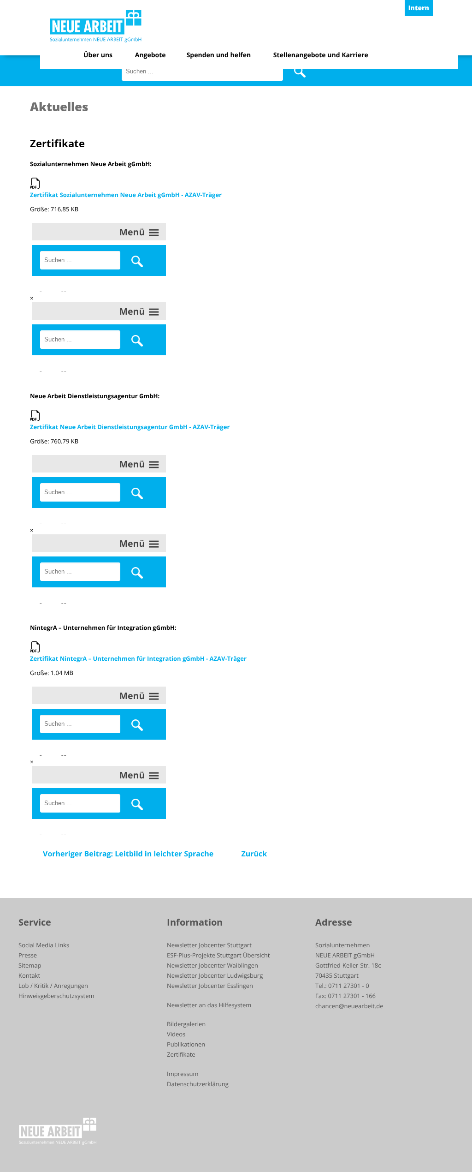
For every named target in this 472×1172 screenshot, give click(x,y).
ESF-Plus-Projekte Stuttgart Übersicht (218, 955)
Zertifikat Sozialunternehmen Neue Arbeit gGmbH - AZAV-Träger (126, 195)
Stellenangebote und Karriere (320, 55)
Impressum (183, 1074)
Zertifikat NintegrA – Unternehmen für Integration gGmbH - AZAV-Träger (138, 658)
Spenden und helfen (219, 55)
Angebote (150, 55)
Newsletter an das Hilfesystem (209, 1005)
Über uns (97, 55)
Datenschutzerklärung (198, 1084)
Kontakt (29, 975)
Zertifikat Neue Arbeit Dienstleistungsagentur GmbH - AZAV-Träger (130, 427)
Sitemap (29, 965)
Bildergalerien (186, 1024)
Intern (418, 8)
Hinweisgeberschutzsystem (56, 996)
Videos (176, 1034)
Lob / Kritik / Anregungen (53, 985)
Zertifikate (181, 1054)
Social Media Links (43, 945)
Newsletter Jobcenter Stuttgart (209, 945)
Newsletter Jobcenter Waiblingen (212, 965)
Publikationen (186, 1044)
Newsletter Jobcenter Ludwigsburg (215, 975)
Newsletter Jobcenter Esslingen (210, 985)
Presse (27, 955)
